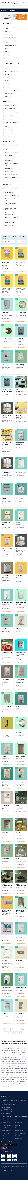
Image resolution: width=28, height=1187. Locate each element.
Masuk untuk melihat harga (7, 271)
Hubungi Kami (18, 1122)
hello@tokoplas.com (8, 1113)
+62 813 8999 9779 (7, 1109)
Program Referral (5, 1133)
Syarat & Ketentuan (20, 1133)
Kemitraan (17, 1125)
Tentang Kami (15, 6)
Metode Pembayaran (6, 1130)
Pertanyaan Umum (5, 1122)
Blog (16, 1127)
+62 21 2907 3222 (7, 1111)
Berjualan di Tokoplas (6, 1125)
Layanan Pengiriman (5, 1127)
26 (17, 1032)
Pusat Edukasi (23, 6)
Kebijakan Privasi (19, 1130)
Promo (2, 1138)
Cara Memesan (4, 1120)
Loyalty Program (5, 1135)
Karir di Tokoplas (19, 1135)
